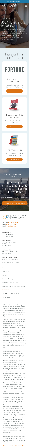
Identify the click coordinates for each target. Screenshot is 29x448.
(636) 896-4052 (11, 224)
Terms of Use (20, 446)
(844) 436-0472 (13, 222)
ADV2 (14, 446)
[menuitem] (14, 268)
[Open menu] (26, 5)
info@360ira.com (12, 226)
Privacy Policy (7, 446)
